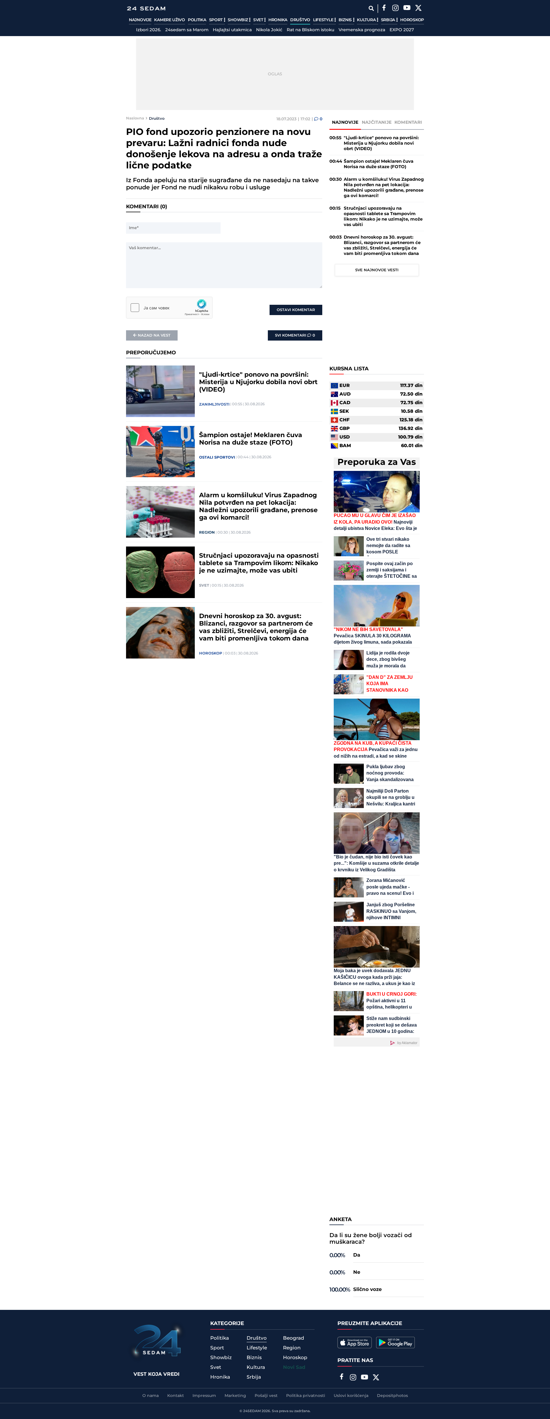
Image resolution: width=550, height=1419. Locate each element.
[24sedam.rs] (146, 8)
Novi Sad (294, 1367)
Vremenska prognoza (362, 30)
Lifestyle (323, 20)
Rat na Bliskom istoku (310, 30)
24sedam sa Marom (187, 30)
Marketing (235, 1396)
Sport (216, 20)
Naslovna (135, 118)
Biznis (346, 20)
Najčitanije (377, 122)
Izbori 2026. (148, 30)
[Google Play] (395, 1342)
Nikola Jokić (269, 30)
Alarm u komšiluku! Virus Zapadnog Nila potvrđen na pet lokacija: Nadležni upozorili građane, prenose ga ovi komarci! (258, 507)
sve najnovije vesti (376, 270)
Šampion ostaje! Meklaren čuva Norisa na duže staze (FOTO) (250, 439)
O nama (150, 1396)
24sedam (252, 1411)
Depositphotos (392, 1396)
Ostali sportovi (217, 457)
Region (207, 532)
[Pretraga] (371, 8)
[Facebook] (384, 8)
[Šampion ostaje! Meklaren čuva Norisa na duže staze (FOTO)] (160, 451)
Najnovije (140, 20)
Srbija (388, 20)
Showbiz (238, 20)
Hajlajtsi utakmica (232, 30)
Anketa (340, 1220)
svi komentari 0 (295, 335)
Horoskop (412, 20)
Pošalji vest (266, 1396)
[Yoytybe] (406, 8)
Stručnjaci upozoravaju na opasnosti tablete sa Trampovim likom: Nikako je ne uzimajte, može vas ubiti (259, 563)
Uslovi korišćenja (351, 1396)
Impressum (204, 1396)
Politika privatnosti (305, 1396)
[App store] (354, 1342)
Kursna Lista (349, 369)
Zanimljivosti (214, 404)
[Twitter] (418, 8)
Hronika (277, 20)
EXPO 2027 (402, 30)
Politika (197, 20)
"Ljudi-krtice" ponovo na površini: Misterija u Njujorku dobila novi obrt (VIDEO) (258, 382)
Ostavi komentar (296, 310)
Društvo (300, 20)
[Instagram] (395, 8)
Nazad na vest (154, 335)
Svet (258, 20)
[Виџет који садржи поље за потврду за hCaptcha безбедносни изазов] (169, 308)
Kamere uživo (169, 20)
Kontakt (175, 1396)
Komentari (408, 122)
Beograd (293, 1338)
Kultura (367, 20)
